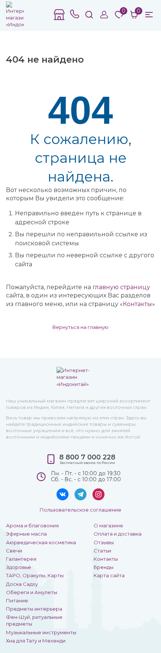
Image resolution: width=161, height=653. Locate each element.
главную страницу (121, 287)
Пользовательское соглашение (80, 510)
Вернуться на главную (80, 327)
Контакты (137, 304)
